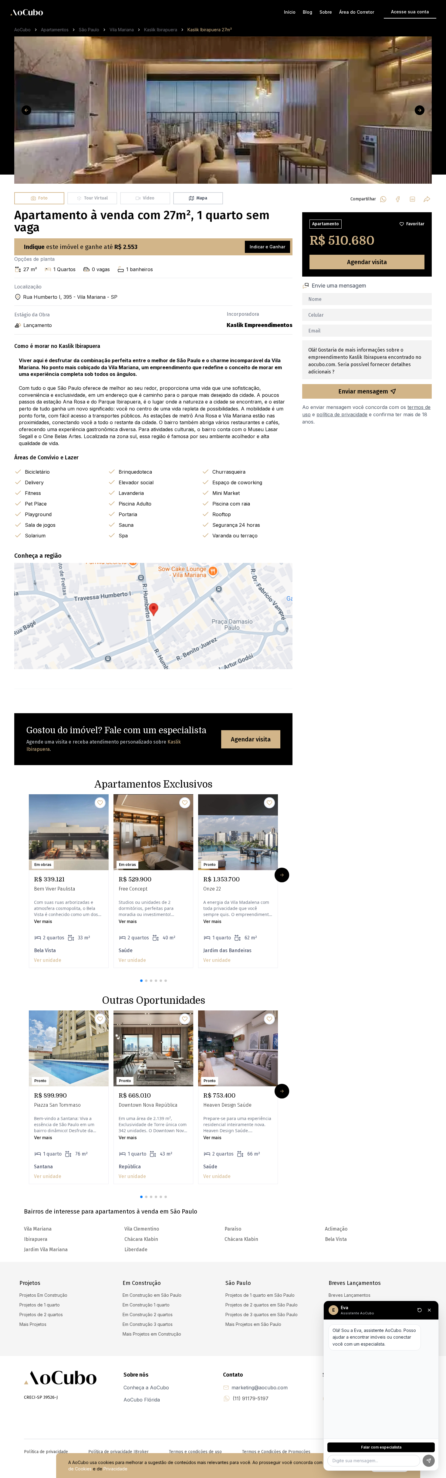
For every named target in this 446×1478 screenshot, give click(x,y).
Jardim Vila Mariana (46, 1249)
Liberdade (135, 1249)
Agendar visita (251, 739)
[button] (141, 980)
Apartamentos (55, 29)
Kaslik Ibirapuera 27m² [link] (210, 29)
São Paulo (89, 29)
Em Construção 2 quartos (148, 1314)
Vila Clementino (141, 1229)
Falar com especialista (381, 1447)
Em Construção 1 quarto (146, 1304)
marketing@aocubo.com (259, 1387)
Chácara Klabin (241, 1239)
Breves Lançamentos (349, 1295)
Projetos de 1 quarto (39, 1304)
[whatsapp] (383, 199)
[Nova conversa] (419, 1310)
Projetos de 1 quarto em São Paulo (260, 1295)
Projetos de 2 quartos (41, 1314)
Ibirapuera (35, 1239)
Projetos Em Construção (43, 1295)
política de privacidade (341, 414)
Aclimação (336, 1229)
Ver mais (43, 921)
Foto (43, 198)
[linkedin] (412, 199)
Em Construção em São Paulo (152, 1295)
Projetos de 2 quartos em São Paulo (261, 1304)
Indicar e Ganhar (267, 246)
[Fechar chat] (429, 1310)
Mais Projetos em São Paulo (253, 1324)
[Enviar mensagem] (429, 1461)
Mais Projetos (32, 1324)
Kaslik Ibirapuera (160, 29)
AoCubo (22, 29)
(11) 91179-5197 (251, 1398)
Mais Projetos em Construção (152, 1334)
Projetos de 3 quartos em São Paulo (261, 1314)
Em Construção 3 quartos (148, 1324)
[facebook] (398, 199)
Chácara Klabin (141, 1239)
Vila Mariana (122, 29)
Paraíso (233, 1229)
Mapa (201, 198)
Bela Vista (336, 1239)
